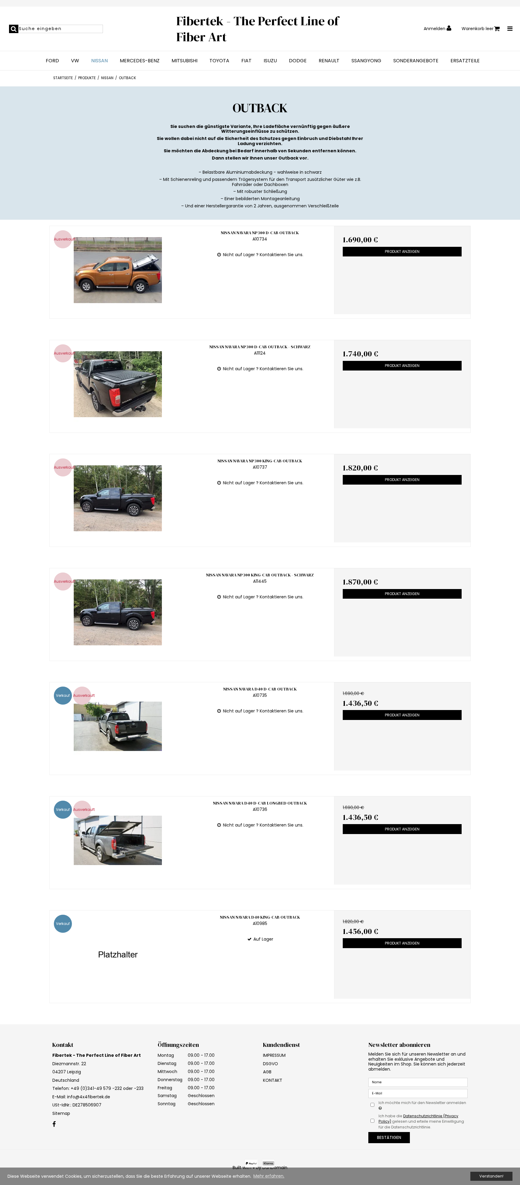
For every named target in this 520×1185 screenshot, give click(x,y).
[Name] (418, 1082)
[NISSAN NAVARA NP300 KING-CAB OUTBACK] (118, 498)
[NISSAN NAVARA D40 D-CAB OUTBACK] (118, 726)
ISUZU (270, 61)
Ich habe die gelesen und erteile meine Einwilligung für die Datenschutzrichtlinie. (421, 1121)
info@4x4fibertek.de (88, 1097)
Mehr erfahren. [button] (268, 1176)
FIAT (246, 61)
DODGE (298, 61)
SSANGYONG (366, 61)
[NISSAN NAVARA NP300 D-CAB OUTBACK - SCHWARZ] (118, 384)
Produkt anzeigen (402, 251)
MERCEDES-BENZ (139, 61)
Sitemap (61, 1113)
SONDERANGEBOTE (415, 61)
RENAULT (329, 61)
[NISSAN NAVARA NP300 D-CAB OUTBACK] (118, 270)
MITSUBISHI (184, 61)
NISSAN (99, 61)
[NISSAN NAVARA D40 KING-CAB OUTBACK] (118, 954)
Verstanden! (491, 1176)
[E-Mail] (418, 1093)
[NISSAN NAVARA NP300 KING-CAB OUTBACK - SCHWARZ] (118, 612)
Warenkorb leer (478, 29)
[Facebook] (54, 1124)
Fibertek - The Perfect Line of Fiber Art (257, 29)
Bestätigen (389, 1137)
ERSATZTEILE (465, 61)
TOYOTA (219, 61)
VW (75, 61)
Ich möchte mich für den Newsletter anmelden (422, 1102)
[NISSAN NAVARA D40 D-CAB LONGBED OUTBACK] (118, 840)
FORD (52, 61)
